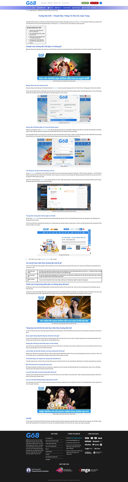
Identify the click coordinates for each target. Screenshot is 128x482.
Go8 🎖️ (34, 7)
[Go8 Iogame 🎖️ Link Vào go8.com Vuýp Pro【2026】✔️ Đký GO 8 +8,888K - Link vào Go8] (32, 3)
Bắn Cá (59, 7)
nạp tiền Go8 (33, 173)
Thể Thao (77, 7)
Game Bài (67, 7)
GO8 (27, 10)
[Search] (101, 3)
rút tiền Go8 (42, 179)
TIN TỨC (93, 7)
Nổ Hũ (51, 7)
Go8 (59, 23)
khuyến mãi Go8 (45, 259)
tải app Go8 (35, 218)
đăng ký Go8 (56, 88)
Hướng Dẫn (42, 7)
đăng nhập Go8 (44, 129)
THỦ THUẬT (87, 7)
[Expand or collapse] (44, 28)
